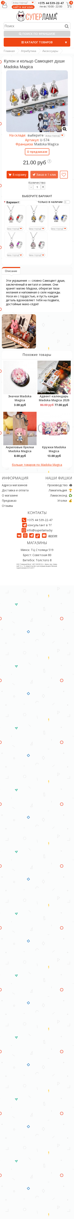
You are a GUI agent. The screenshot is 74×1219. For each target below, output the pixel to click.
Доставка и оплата (15, 490)
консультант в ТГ (40, 525)
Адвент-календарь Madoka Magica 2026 (54, 398)
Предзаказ (9, 500)
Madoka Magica (46, 144)
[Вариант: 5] (37, 242)
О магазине (10, 495)
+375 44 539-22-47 (51, 3)
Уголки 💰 (64, 500)
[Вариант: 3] (59, 216)
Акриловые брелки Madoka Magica (20, 449)
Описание (11, 271)
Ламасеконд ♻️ (61, 495)
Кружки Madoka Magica (54, 449)
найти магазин (23, 7)
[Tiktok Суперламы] (38, 536)
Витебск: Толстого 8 (37, 560)
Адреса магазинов (14, 485)
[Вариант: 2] (37, 216)
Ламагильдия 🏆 (60, 490)
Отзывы (7, 506)
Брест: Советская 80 (37, 555)
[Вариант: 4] (15, 242)
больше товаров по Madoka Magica (37, 465)
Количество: (37, 183)
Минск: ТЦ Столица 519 (37, 550)
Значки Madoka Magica (19, 398)
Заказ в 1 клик (46, 174)
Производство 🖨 (59, 485)
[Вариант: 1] (15, 216)
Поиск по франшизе (38, 34)
